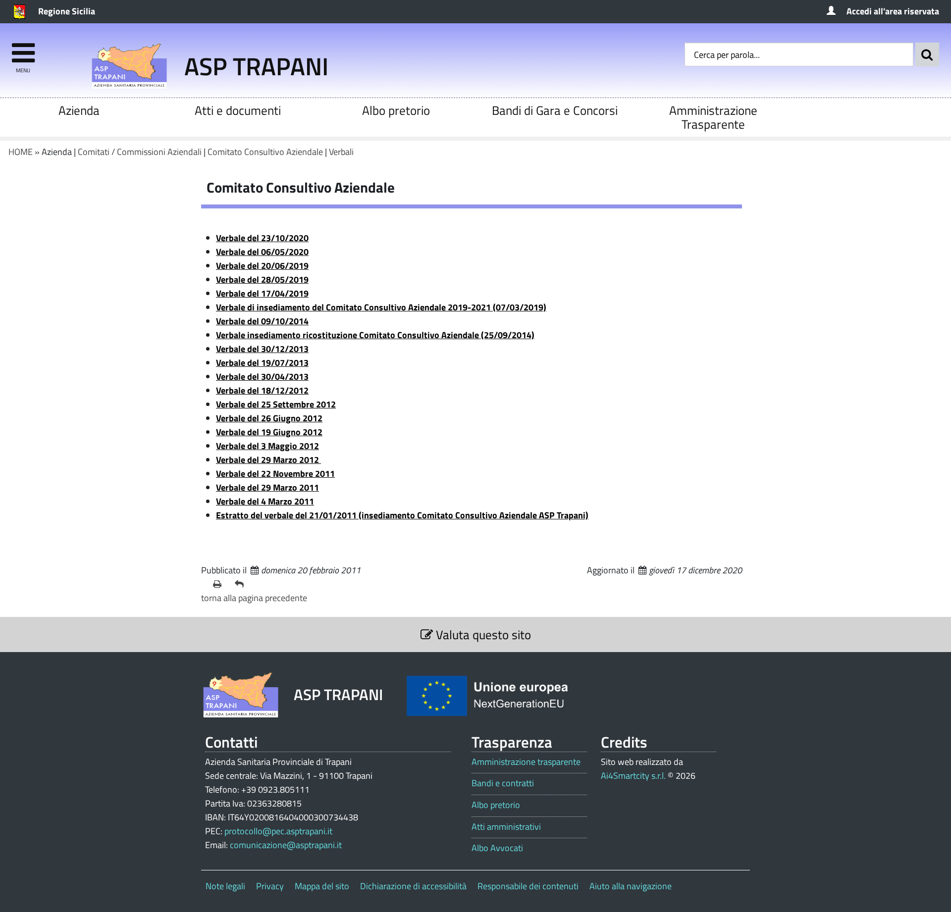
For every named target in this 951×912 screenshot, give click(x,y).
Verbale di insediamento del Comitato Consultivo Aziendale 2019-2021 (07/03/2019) (381, 307)
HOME (20, 151)
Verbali (341, 151)
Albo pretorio (396, 110)
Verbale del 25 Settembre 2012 (276, 404)
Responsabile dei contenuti (528, 886)
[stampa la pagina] (220, 584)
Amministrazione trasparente (526, 762)
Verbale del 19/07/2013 (262, 362)
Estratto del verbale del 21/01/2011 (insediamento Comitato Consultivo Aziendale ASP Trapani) (402, 515)
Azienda (79, 110)
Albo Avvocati (497, 848)
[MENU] (23, 48)
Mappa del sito (322, 886)
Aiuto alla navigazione (630, 886)
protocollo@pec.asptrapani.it (278, 831)
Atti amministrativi (506, 826)
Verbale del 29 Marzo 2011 (267, 487)
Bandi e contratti (503, 783)
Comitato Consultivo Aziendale (265, 151)
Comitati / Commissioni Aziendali (140, 151)
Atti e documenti (238, 110)
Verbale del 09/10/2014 (262, 321)
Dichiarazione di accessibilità (413, 886)
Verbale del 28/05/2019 (262, 279)
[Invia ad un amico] (242, 584)
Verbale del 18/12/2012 (262, 390)
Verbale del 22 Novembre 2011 (275, 473)
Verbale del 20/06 (262, 265)
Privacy (270, 886)
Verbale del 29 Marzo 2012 (268, 459)
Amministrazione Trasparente (713, 117)
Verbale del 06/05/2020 (262, 251)
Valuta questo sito (482, 634)
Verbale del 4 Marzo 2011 (265, 501)
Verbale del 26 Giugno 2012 (269, 418)
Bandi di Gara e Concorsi (555, 110)
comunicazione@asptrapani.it (286, 845)
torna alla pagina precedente (254, 598)
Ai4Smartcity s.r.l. (633, 775)
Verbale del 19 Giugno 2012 (269, 432)
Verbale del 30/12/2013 (262, 348)
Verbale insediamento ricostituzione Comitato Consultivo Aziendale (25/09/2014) (375, 335)
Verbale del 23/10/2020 (262, 238)
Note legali (225, 886)
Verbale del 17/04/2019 (262, 293)
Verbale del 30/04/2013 (262, 376)
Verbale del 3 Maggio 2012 (267, 446)
